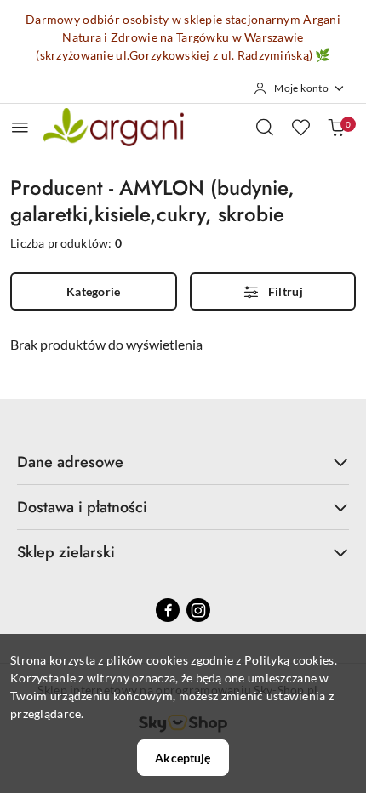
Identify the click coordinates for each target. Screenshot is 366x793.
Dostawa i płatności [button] (82, 507)
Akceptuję (182, 757)
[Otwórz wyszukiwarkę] (264, 127)
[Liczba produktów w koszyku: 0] (336, 127)
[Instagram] (198, 610)
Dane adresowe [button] (70, 462)
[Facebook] (168, 610)
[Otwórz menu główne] (20, 127)
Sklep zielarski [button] (66, 552)
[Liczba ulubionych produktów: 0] (300, 127)
